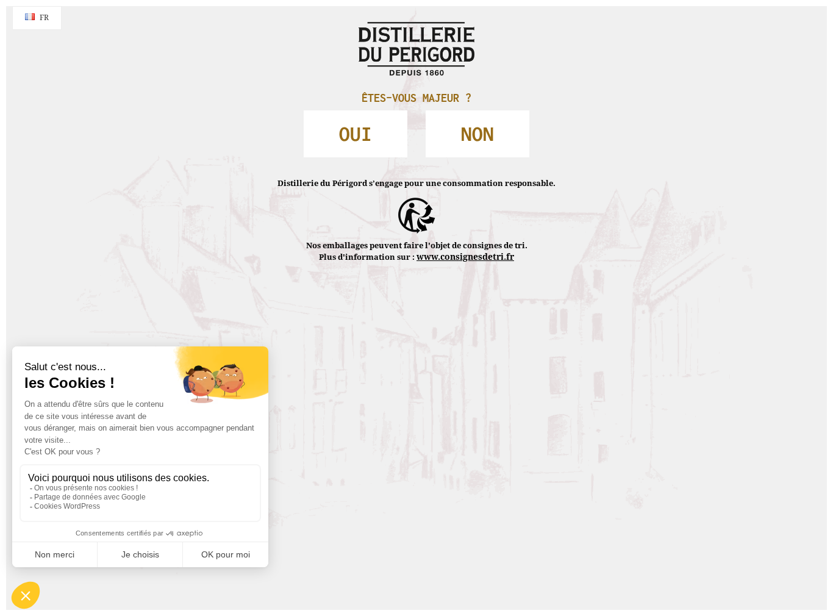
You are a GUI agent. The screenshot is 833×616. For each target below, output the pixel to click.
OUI (377, 126)
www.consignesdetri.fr (465, 230)
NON (456, 126)
